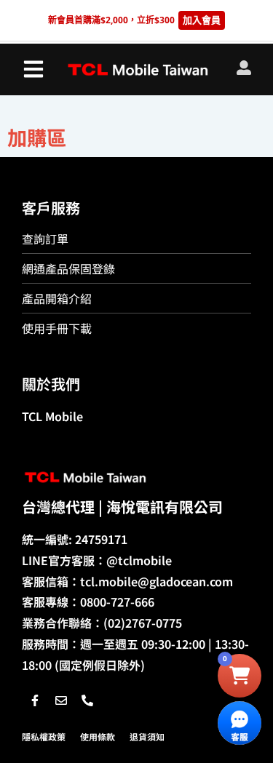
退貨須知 (147, 736)
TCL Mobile (52, 416)
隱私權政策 (44, 736)
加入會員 (202, 19)
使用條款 (97, 736)
